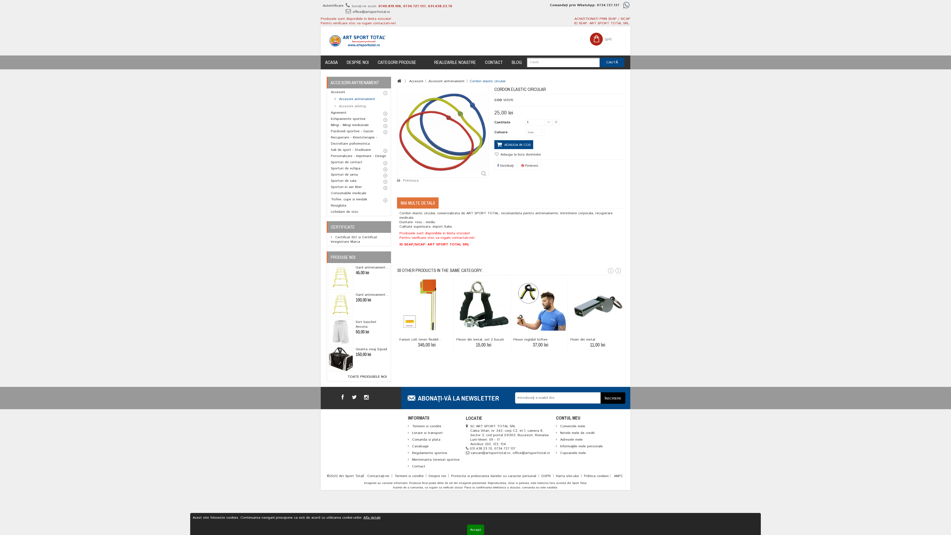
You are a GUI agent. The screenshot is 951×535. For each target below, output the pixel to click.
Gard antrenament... (372, 267)
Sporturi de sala (343, 180)
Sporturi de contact (346, 162)
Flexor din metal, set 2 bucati (480, 339)
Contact (494, 62)
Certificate (343, 227)
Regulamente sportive (429, 453)
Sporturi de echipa (345, 168)
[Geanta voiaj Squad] (340, 359)
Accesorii (338, 92)
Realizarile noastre (455, 62)
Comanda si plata (426, 439)
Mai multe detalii (418, 203)
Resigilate (338, 205)
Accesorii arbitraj (352, 106)
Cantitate (502, 122)
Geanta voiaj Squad (371, 349)
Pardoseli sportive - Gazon (352, 131)
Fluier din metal (582, 339)
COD (498, 100)
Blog (517, 62)
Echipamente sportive (348, 118)
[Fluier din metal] (597, 305)
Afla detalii (371, 517)
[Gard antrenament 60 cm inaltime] (340, 277)
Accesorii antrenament (356, 99)
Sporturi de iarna (344, 174)
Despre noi (358, 62)
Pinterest (531, 165)
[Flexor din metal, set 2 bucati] (483, 305)
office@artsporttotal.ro (371, 11)
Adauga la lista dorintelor (520, 154)
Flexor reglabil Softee (530, 339)
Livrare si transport (427, 432)
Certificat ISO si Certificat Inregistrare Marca (354, 239)
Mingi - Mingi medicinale (350, 125)
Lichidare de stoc (344, 211)
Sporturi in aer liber (346, 187)
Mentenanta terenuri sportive (436, 459)
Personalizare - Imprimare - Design (358, 156)
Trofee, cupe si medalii (349, 199)
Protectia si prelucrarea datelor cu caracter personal (494, 476)
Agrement (338, 112)
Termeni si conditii (410, 476)
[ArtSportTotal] (357, 41)
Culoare (501, 132)
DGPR (546, 476)
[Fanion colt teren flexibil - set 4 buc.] (426, 305)
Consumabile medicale (348, 193)
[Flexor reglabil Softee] (540, 305)
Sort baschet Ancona (366, 324)
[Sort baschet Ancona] (340, 332)
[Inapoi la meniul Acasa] (399, 81)
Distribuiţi (506, 165)
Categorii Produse (397, 62)
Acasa (331, 62)
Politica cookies (596, 476)
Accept (475, 529)
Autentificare (333, 5)
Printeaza (411, 180)
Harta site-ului (568, 476)
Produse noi (343, 257)
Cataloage (420, 446)
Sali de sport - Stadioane (351, 149)
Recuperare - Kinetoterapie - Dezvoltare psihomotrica (354, 140)
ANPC (618, 476)
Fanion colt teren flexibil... (420, 339)
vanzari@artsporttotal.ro (490, 453)
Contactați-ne (379, 476)
